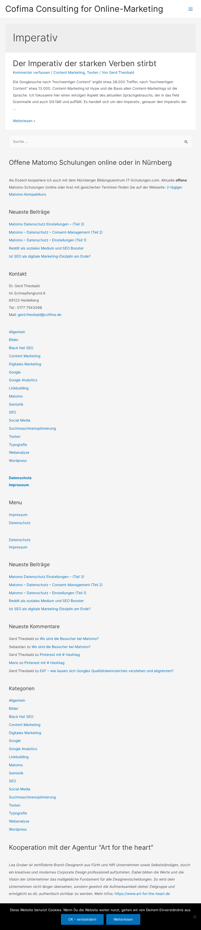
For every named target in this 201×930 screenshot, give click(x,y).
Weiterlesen (123, 919)
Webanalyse (19, 452)
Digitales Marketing (25, 364)
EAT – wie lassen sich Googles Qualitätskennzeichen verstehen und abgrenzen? (107, 671)
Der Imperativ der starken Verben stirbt (85, 63)
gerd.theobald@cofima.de (39, 315)
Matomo (16, 396)
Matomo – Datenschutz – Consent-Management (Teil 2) (56, 232)
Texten (92, 72)
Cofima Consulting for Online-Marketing (84, 9)
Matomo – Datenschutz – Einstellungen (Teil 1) (47, 240)
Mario (13, 663)
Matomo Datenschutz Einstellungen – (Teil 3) (46, 224)
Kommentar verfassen (31, 72)
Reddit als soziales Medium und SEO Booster (46, 248)
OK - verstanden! (82, 919)
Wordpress (18, 460)
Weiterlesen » (24, 121)
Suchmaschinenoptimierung (32, 428)
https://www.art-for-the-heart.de (142, 894)
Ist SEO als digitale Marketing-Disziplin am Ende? (50, 256)
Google (15, 372)
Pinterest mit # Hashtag (60, 655)
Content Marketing (69, 72)
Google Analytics (23, 380)
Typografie (18, 445)
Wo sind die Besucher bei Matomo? (69, 639)
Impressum (19, 485)
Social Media (19, 420)
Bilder (13, 340)
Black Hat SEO (21, 348)
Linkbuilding (19, 388)
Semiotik (16, 404)
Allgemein (17, 332)
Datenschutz (20, 478)
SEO (12, 412)
